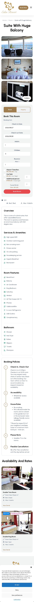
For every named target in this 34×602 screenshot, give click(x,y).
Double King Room (16, 513)
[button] (31, 567)
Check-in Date (17, 124)
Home (4, 20)
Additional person (13, 179)
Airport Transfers (13, 170)
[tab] (10, 109)
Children (17, 150)
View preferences (17, 595)
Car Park (10, 174)
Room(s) (17, 159)
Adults (17, 141)
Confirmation (17, 599)
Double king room (9, 537)
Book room (17, 191)
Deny (17, 590)
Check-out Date (17, 133)
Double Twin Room (9, 469)
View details (14, 187)
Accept (17, 585)
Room (11, 20)
